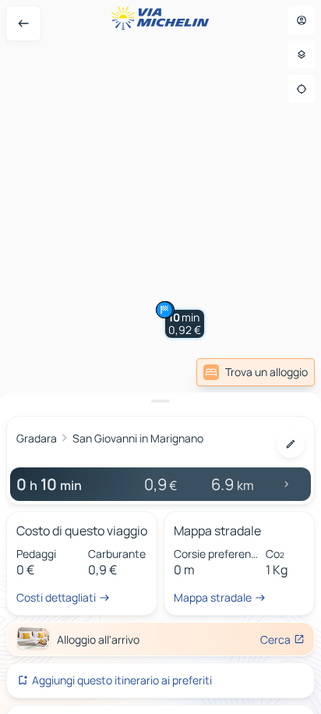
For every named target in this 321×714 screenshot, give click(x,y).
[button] (184, 324)
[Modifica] (291, 444)
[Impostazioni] (301, 55)
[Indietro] (23, 23)
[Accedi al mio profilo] (301, 20)
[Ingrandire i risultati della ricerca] (160, 401)
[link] (255, 372)
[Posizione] (301, 89)
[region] (160, 357)
